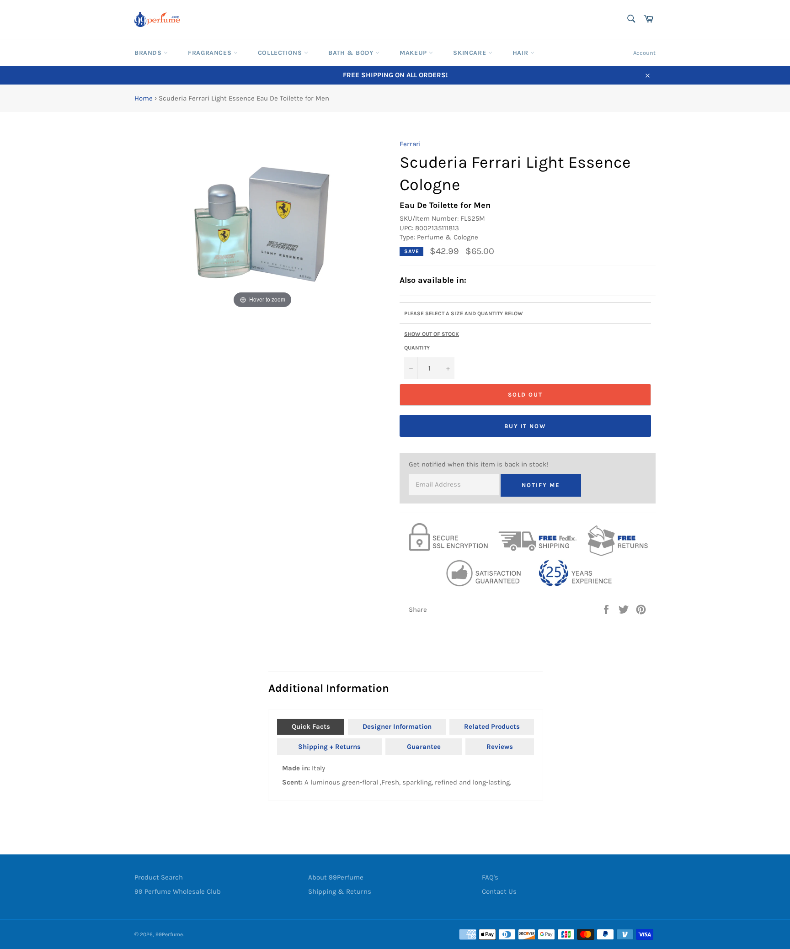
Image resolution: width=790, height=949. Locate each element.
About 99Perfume (335, 877)
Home (143, 98)
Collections (281, 53)
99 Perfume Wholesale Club (177, 891)
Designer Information (397, 726)
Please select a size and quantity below (463, 313)
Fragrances (211, 53)
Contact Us (499, 891)
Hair (521, 53)
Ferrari (410, 144)
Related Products (492, 726)
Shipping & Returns (339, 891)
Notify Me (541, 485)
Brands (149, 53)
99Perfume (169, 934)
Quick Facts (311, 726)
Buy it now (525, 426)
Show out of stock (431, 334)
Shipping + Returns (329, 746)
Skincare (470, 53)
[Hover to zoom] (262, 224)
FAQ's (490, 877)
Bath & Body (351, 53)
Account (644, 52)
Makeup (414, 53)
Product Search (158, 877)
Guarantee (424, 746)
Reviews (499, 746)
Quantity (417, 348)
